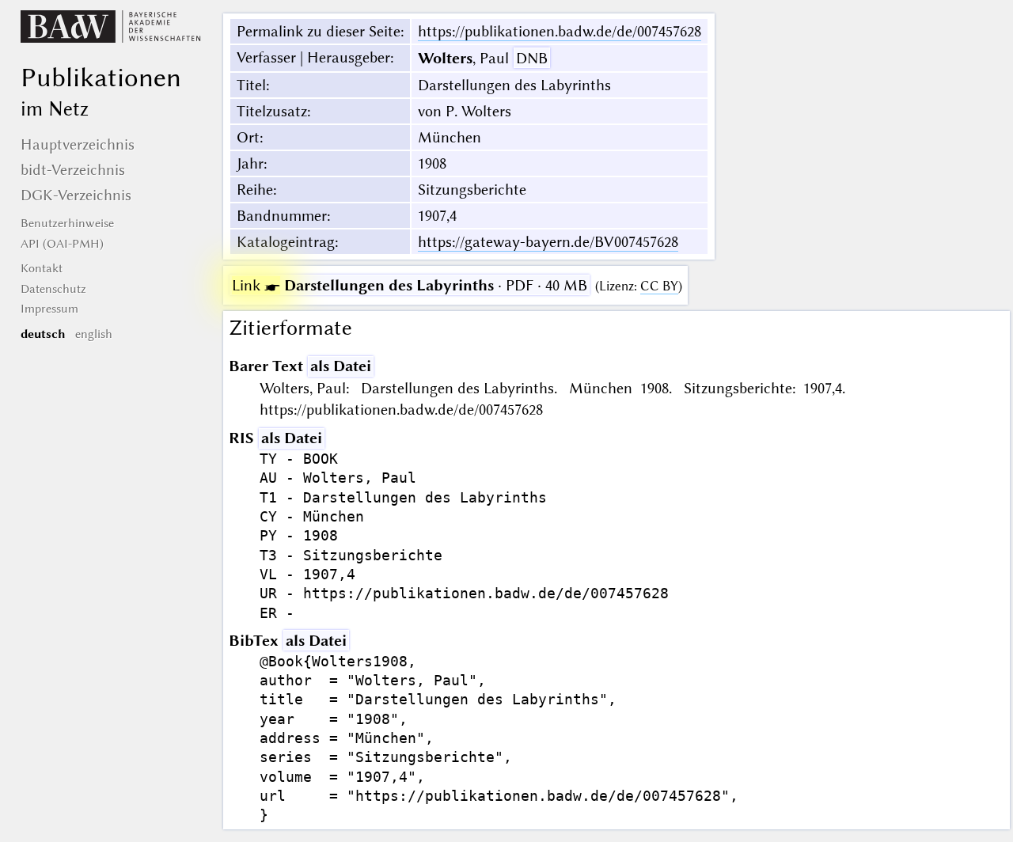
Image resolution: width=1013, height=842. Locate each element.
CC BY (659, 286)
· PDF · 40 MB (409, 285)
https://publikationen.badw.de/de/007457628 (559, 31)
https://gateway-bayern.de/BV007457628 (548, 242)
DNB (532, 58)
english (93, 334)
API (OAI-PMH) (62, 244)
